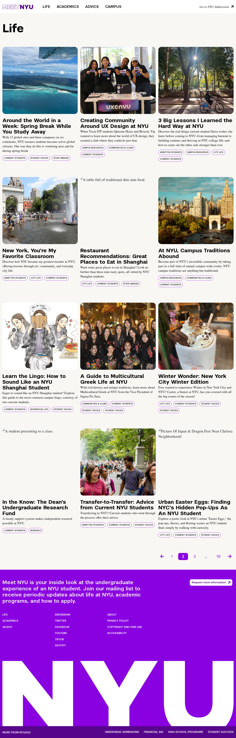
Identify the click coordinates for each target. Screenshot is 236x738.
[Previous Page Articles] (162, 556)
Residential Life (39, 409)
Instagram (62, 614)
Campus (113, 7)
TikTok (59, 639)
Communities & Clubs (121, 148)
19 (218, 556)
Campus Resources (93, 148)
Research (35, 530)
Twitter (60, 620)
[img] (40, 80)
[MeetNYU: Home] (17, 6)
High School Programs (185, 732)
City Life (218, 152)
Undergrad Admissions (122, 732)
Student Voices (39, 158)
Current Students (14, 158)
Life (46, 7)
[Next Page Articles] (230, 556)
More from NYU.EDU (16, 732)
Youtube (61, 633)
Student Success (221, 732)
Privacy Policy (118, 620)
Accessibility (117, 633)
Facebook (62, 627)
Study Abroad (61, 158)
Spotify (60, 645)
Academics (68, 7)
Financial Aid (153, 732)
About (111, 614)
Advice (92, 7)
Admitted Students (171, 152)
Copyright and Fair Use (124, 627)
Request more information (209, 582)
